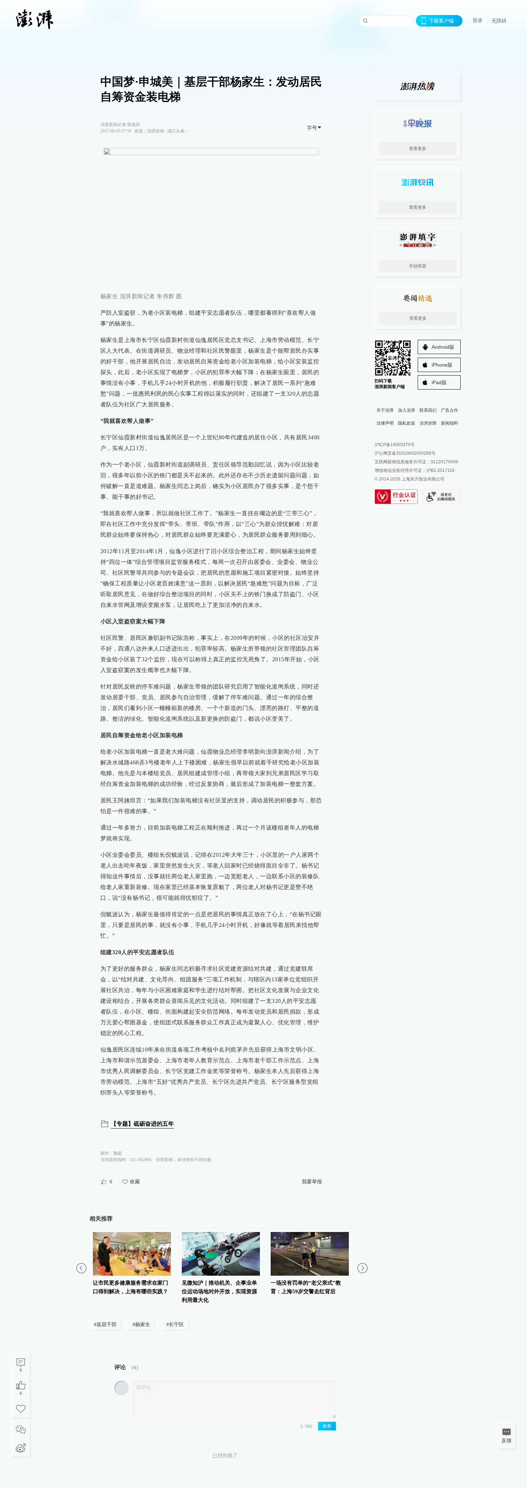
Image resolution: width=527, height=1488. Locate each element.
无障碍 (499, 21)
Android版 (443, 347)
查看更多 (417, 148)
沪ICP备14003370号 (395, 444)
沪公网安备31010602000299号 (405, 453)
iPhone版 (442, 365)
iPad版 (439, 382)
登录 (478, 20)
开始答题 (417, 266)
